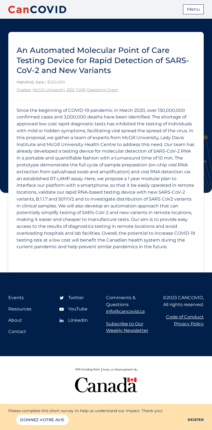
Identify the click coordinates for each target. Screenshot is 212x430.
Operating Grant (102, 89)
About (15, 320)
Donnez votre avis (42, 419)
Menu (193, 9)
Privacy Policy (189, 323)
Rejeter (196, 420)
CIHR (81, 89)
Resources (19, 309)
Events (16, 297)
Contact (17, 331)
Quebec (24, 89)
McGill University (49, 89)
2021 (71, 89)
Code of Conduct (185, 317)
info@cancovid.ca (125, 311)
